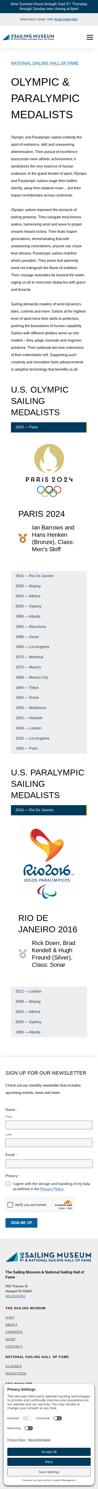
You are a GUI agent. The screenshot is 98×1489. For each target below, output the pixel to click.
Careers (14, 1332)
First (8, 1116)
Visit (10, 1317)
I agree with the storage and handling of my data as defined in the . (51, 1186)
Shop (10, 1339)
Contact (14, 1346)
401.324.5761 (15, 1296)
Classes (13, 1366)
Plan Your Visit (66, 19)
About (11, 1324)
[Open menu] (90, 37)
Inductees (15, 1373)
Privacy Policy (51, 1189)
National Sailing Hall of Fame (45, 63)
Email (11, 1155)
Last (8, 1134)
